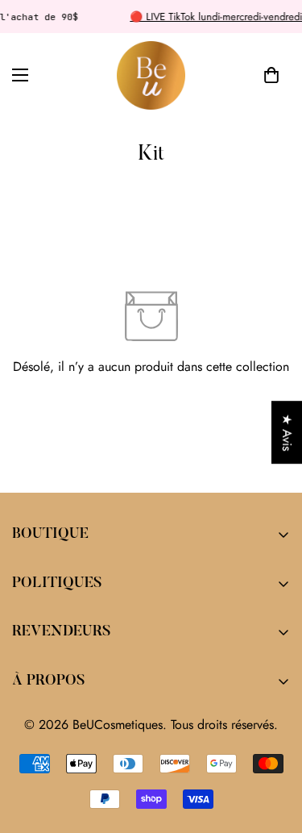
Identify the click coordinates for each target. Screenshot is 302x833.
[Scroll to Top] (273, 747)
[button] (271, 75)
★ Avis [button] (287, 432)
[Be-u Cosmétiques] (151, 75)
